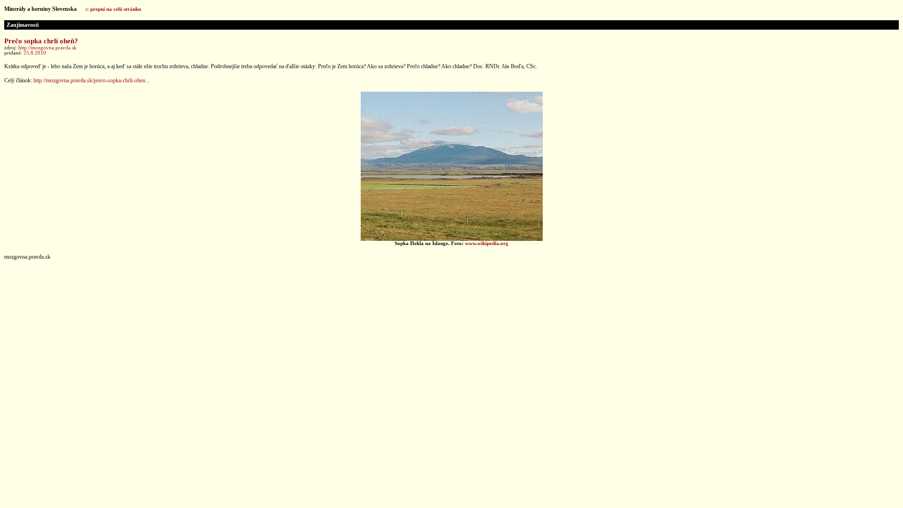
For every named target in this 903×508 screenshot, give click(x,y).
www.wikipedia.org (486, 243)
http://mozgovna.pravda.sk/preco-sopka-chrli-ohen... (91, 80)
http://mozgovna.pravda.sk (47, 47)
